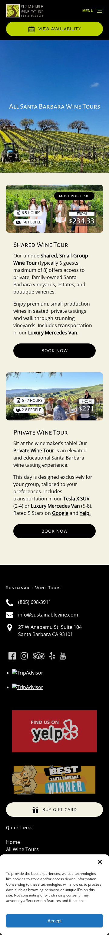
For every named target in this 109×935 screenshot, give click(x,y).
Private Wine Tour (40, 432)
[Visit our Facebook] (12, 656)
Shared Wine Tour (40, 244)
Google (60, 513)
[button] (100, 862)
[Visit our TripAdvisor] (39, 656)
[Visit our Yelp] (52, 656)
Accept (54, 920)
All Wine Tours (22, 849)
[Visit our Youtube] (63, 656)
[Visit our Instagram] (24, 656)
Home (13, 842)
